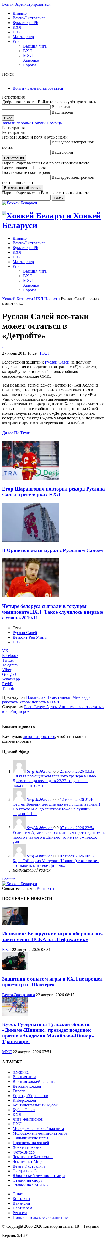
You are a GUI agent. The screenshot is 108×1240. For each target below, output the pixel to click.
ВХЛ (27, 51)
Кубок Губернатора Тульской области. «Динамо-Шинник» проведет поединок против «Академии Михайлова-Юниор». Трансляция (48, 1033)
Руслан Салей (25, 632)
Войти (8, 4)
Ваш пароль (62, 112)
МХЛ (28, 55)
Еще (16, 41)
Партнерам (22, 1208)
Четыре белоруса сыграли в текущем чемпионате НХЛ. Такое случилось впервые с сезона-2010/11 (52, 611)
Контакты (45, 888)
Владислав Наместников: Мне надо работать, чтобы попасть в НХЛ (46, 699)
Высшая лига (35, 46)
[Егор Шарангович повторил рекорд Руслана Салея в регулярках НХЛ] (30, 478)
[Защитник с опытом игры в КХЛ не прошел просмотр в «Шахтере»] (15, 969)
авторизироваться (39, 736)
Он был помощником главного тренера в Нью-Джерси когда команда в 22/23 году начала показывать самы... (54, 781)
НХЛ (17, 32)
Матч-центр (23, 36)
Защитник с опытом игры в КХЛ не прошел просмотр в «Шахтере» (52, 981)
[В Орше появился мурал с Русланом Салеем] (30, 540)
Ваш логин (61, 107)
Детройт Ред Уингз (30, 637)
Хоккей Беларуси (17, 299)
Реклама (20, 1212)
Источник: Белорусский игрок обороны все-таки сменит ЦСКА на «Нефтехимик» (52, 936)
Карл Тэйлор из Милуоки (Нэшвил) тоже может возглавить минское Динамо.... (56, 863)
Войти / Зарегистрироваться (38, 88)
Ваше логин (62, 152)
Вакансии (21, 1203)
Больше (8, 879)
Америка (31, 60)
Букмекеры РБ (25, 22)
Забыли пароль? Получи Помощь (32, 123)
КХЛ (17, 27)
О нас (18, 1194)
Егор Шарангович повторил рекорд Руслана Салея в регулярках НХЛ (53, 491)
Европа (29, 65)
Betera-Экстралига (29, 18)
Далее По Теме (16, 433)
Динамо (20, 13)
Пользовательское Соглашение (40, 1217)
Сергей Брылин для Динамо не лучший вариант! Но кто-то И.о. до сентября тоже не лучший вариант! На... (56, 809)
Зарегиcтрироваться (32, 4)
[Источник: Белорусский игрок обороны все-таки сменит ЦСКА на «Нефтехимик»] (15, 923)
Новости (52, 299)
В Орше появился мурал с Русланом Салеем (52, 550)
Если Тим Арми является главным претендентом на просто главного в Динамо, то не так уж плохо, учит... (59, 837)
